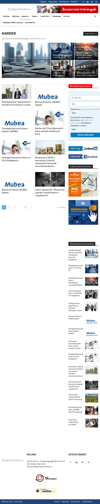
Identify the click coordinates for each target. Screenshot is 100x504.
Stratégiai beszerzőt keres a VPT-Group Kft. (75, 268)
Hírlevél (73, 1)
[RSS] (96, 2)
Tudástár (44, 16)
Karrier (24, 16)
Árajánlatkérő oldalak (13, 23)
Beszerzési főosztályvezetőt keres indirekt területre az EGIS (49, 131)
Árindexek (57, 16)
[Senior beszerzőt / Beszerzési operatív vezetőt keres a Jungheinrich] (50, 179)
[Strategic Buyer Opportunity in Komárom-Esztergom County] (17, 91)
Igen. (74, 113)
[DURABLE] (83, 184)
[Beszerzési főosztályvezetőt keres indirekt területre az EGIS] (50, 118)
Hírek (34, 16)
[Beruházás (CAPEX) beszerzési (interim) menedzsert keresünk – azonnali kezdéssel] (50, 147)
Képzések (15, 16)
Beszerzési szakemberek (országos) (73, 422)
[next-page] (31, 207)
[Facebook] (83, 2)
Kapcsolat (52, 1)
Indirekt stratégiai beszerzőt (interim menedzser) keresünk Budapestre (75, 255)
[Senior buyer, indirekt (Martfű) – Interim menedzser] (91, 398)
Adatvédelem (87, 501)
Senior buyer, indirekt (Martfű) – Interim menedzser (75, 397)
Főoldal (6, 16)
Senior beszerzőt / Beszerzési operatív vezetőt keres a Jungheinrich (50, 192)
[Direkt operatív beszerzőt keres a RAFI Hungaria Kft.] (86, 69)
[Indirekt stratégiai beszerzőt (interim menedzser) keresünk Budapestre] (26, 64)
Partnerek (63, 1)
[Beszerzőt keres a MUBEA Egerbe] (50, 91)
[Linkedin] (88, 2)
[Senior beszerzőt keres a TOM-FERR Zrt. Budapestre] (62, 69)
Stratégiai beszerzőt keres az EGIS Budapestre (75, 356)
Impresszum (75, 501)
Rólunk (43, 1)
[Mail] (92, 2)
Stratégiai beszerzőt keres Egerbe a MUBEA (75, 331)
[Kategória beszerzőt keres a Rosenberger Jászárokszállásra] (86, 51)
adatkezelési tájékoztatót (89, 109)
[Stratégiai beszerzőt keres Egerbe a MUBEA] (17, 118)
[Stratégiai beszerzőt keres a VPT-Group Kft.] (62, 51)
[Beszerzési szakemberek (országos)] (91, 423)
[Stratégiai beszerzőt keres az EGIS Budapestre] (17, 147)
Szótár (66, 16)
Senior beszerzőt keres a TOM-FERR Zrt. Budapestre (75, 293)
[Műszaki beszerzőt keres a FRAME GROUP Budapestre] (91, 410)
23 (26, 207)
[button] (95, 16)
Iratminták (30, 23)
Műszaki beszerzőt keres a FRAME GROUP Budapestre (75, 409)
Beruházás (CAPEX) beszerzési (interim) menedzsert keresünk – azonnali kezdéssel (75, 371)
